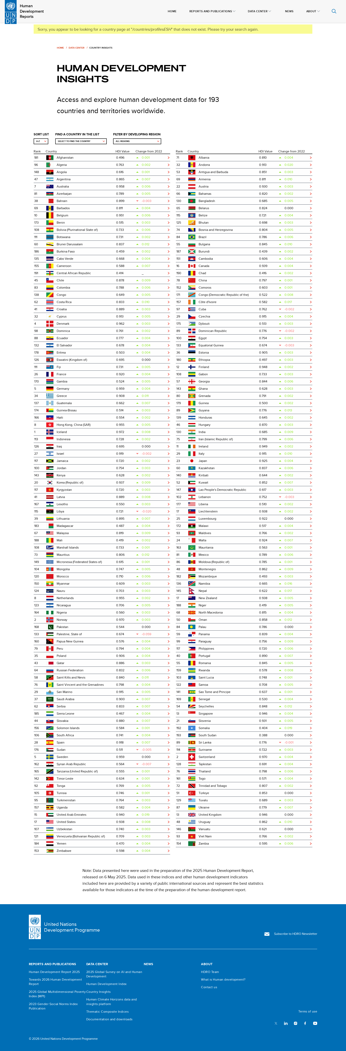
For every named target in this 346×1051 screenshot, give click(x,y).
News (148, 964)
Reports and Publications (52, 964)
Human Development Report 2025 (54, 972)
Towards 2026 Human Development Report (55, 981)
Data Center (76, 47)
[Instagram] (295, 1023)
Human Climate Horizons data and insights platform (111, 1001)
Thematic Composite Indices (107, 1011)
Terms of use (307, 1011)
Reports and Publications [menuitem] (210, 11)
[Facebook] (305, 1023)
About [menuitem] (311, 11)
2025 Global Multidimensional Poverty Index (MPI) (57, 994)
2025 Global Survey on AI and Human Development (114, 974)
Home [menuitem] (172, 11)
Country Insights (98, 992)
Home (60, 47)
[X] (276, 1023)
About (206, 964)
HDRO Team (210, 972)
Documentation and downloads (109, 1019)
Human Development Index (106, 984)
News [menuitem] (289, 11)
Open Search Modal (334, 11)
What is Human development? (223, 979)
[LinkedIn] (286, 1023)
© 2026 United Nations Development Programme (63, 1038)
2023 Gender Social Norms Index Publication (53, 1006)
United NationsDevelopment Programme (72, 927)
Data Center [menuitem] (258, 11)
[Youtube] (315, 1023)
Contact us (209, 987)
